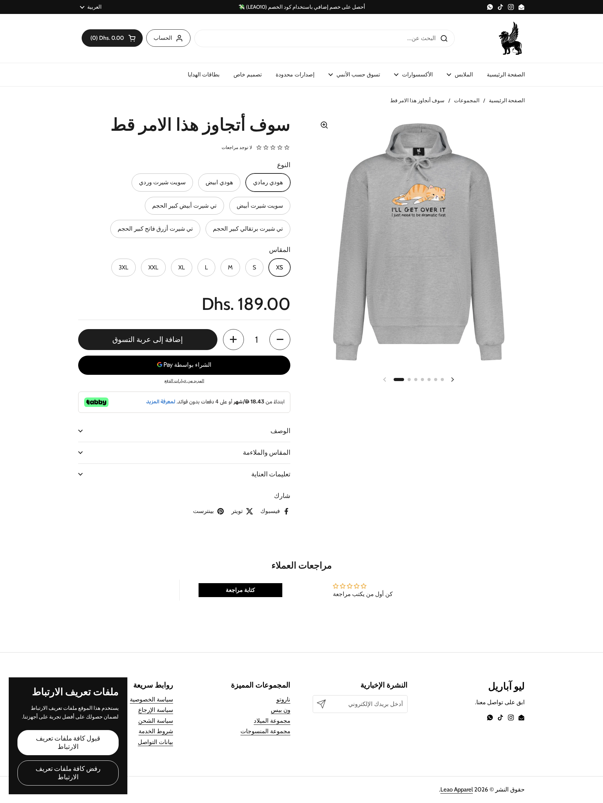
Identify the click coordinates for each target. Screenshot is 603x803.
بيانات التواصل (155, 741)
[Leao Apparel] (511, 38)
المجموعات (466, 100)
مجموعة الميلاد (272, 720)
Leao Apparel (456, 789)
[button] (112, 38)
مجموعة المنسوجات (265, 731)
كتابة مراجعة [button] (240, 590)
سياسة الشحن (155, 720)
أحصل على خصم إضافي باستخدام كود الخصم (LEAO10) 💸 (301, 7)
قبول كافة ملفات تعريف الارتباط (68, 742)
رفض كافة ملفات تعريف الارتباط (68, 773)
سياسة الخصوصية (151, 699)
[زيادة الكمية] (233, 339)
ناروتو (283, 699)
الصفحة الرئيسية (507, 100)
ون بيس (280, 709)
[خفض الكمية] (279, 339)
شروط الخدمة (156, 731)
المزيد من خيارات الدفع (184, 380)
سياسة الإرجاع (155, 709)
